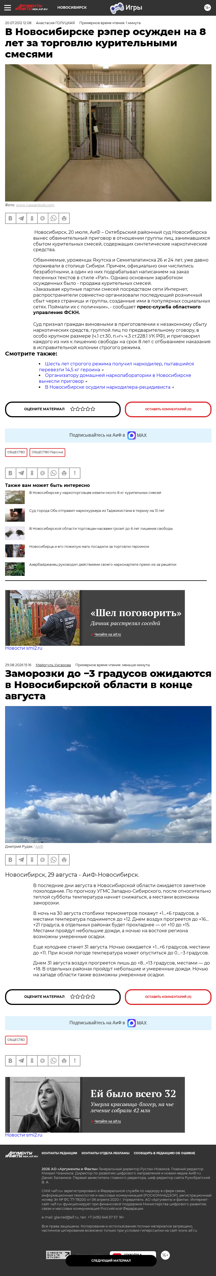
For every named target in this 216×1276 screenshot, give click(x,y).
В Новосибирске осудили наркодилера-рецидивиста (107, 387)
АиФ (39, 846)
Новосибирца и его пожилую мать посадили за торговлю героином (89, 546)
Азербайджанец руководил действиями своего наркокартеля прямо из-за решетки (102, 564)
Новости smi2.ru (23, 648)
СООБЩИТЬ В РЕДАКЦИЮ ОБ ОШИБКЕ (164, 1153)
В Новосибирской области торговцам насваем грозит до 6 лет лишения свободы (101, 528)
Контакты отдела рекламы (105, 1153)
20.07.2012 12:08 (18, 23)
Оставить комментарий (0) (168, 409)
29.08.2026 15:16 (18, 665)
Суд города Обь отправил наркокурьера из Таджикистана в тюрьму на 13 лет (97, 510)
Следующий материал (111, 1261)
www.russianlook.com (35, 205)
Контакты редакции (59, 1153)
